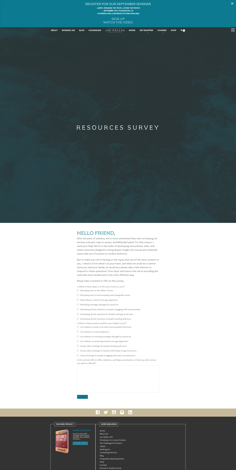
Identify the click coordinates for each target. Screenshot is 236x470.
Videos (102, 446)
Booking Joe (68, 30)
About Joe (104, 434)
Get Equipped (146, 30)
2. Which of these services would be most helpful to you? (102, 323)
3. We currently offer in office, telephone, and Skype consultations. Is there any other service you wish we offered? (116, 362)
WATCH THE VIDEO (118, 22)
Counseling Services (108, 452)
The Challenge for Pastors (111, 443)
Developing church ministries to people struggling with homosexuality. (110, 309)
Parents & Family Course (110, 468)
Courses (162, 30)
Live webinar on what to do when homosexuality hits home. (106, 327)
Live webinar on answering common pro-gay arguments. (104, 341)
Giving (132, 30)
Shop (173, 30)
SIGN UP (118, 19)
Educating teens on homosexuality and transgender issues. (105, 295)
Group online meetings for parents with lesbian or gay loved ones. (108, 351)
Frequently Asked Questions (112, 459)
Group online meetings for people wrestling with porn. (103, 346)
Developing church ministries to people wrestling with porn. (105, 319)
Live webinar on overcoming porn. (94, 332)
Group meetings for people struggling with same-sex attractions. (108, 356)
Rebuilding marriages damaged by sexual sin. (99, 305)
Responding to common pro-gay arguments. (99, 300)
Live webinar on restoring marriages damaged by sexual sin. (105, 337)
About (54, 30)
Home (102, 431)
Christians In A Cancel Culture (113, 440)
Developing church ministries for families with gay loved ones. (106, 314)
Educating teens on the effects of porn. (97, 290)
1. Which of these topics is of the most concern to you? (101, 287)
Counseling (95, 30)
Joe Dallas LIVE (106, 437)
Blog (81, 30)
